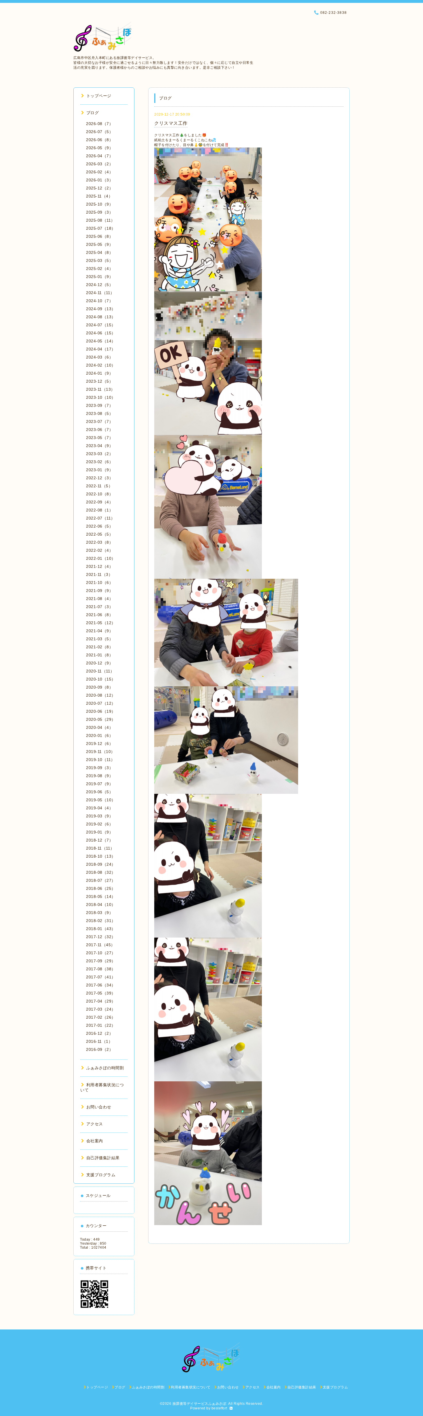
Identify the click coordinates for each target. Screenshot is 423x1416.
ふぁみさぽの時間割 (105, 1068)
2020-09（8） (99, 687)
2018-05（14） (101, 896)
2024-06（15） (101, 333)
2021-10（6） (99, 582)
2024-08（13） (101, 317)
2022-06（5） (99, 526)
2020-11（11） (100, 671)
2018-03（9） (99, 912)
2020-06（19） (101, 711)
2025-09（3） (99, 212)
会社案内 (94, 1141)
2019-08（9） (99, 775)
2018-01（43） (101, 928)
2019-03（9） (99, 816)
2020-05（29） (101, 719)
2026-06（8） (99, 139)
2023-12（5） (99, 381)
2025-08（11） (100, 220)
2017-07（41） (101, 977)
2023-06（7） (99, 429)
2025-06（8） (99, 236)
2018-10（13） (101, 856)
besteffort (219, 1408)
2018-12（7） (99, 840)
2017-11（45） (100, 944)
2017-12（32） (101, 936)
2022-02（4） (99, 550)
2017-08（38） (101, 969)
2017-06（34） (101, 985)
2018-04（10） (101, 904)
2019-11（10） (100, 751)
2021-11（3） (99, 574)
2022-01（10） (101, 558)
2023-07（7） (99, 421)
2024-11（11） (100, 292)
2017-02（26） (101, 1017)
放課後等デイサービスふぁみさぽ (199, 1404)
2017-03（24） (101, 1009)
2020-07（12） (101, 703)
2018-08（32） (101, 872)
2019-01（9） (99, 832)
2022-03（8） (99, 542)
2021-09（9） (99, 590)
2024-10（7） (99, 300)
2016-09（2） (99, 1049)
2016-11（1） (99, 1041)
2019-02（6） (99, 824)
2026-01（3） (99, 180)
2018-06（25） (101, 888)
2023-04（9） (99, 445)
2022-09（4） (99, 502)
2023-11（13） (100, 389)
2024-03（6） (99, 357)
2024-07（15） (101, 325)
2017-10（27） (101, 953)
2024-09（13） (101, 308)
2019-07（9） (99, 783)
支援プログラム (100, 1174)
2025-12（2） (99, 188)
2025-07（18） (101, 228)
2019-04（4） (99, 808)
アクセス (94, 1124)
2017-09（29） (101, 961)
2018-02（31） (101, 920)
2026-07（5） (99, 131)
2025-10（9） (99, 204)
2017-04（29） (101, 1001)
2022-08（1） (99, 510)
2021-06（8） (99, 614)
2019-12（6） (99, 743)
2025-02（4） (99, 268)
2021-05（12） (101, 622)
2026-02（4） (99, 172)
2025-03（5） (99, 260)
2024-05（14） (101, 341)
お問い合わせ (98, 1107)
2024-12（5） (99, 284)
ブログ (92, 112)
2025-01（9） (99, 276)
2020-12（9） (99, 663)
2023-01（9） (99, 469)
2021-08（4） (99, 598)
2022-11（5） (99, 486)
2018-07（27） (101, 880)
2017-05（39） (101, 993)
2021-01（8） (99, 655)
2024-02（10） (101, 365)
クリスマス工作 (171, 123)
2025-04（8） (99, 252)
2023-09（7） (99, 405)
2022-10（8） (99, 494)
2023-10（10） (101, 397)
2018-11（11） (100, 848)
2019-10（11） (100, 759)
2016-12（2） (99, 1033)
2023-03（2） (99, 453)
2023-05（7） (99, 437)
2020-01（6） (99, 735)
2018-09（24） (101, 864)
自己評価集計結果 (103, 1158)
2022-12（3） (99, 478)
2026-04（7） (99, 156)
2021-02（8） (99, 647)
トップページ (98, 95)
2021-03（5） (99, 639)
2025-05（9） (99, 244)
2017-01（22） (101, 1025)
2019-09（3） (99, 767)
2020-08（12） (101, 695)
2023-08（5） (99, 413)
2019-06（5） (99, 792)
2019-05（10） (101, 800)
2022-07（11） (100, 518)
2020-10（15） (101, 679)
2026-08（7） (99, 123)
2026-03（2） (99, 164)
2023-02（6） (99, 461)
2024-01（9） (99, 373)
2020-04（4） (99, 727)
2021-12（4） (99, 566)
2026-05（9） (99, 147)
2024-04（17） (101, 349)
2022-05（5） (99, 534)
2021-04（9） (99, 631)
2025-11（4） (99, 196)
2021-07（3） (99, 606)
